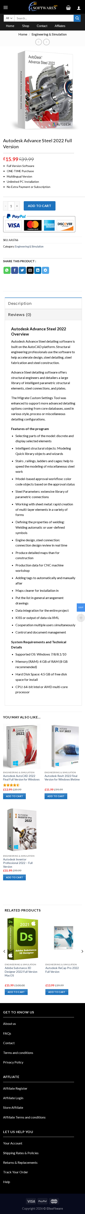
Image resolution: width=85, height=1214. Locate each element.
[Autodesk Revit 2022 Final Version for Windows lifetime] (63, 746)
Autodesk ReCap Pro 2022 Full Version (62, 969)
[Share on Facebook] (14, 270)
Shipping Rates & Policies (21, 1153)
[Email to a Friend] (30, 270)
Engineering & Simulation (49, 34)
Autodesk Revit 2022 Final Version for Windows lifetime (62, 777)
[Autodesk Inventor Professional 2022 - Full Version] (21, 829)
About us (9, 1023)
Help (6, 1182)
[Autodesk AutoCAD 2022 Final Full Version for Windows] (21, 746)
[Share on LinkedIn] (37, 270)
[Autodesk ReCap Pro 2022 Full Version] (63, 939)
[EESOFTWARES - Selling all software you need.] (42, 7)
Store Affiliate (13, 1107)
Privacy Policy (13, 1062)
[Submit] (77, 18)
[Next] (82, 959)
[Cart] (70, 6)
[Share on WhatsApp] (7, 270)
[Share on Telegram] (45, 270)
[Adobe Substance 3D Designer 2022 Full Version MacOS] (23, 939)
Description (20, 303)
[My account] (79, 6)
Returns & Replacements (20, 1162)
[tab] (43, 303)
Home (22, 34)
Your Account (12, 1143)
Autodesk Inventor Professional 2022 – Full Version (18, 863)
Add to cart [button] (14, 796)
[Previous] (4, 959)
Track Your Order (15, 1172)
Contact (9, 1043)
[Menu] (6, 6)
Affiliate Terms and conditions (24, 1117)
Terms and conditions (18, 1053)
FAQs (7, 1033)
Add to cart (39, 206)
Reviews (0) (19, 314)
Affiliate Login (13, 1098)
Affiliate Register (15, 1088)
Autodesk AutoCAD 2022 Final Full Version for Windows (21, 777)
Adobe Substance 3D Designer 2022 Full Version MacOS (21, 971)
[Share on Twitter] (22, 270)
